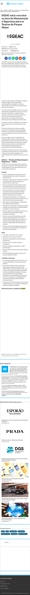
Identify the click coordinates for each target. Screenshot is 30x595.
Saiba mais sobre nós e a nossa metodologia (11, 394)
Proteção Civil (10, 54)
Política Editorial (3, 586)
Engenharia (23, 53)
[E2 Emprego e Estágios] (15, 3)
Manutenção (4, 54)
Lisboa (17, 50)
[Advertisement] (15, 84)
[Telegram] (24, 58)
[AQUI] (23, 288)
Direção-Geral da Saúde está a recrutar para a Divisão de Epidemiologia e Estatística (14, 459)
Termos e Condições (4, 588)
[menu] (1, 4)
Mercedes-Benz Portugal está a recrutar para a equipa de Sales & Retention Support (15, 499)
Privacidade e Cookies (4, 583)
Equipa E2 (5, 46)
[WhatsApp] (13, 58)
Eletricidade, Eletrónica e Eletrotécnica (13, 53)
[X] (9, 58)
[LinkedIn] (16, 58)
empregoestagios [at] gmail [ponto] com (15, 392)
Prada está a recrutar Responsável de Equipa (12, 440)
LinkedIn (4, 395)
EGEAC (18, 44)
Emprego (6, 50)
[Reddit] (20, 58)
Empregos (6, 10)
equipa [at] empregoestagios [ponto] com (15, 391)
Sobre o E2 (2, 581)
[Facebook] (6, 58)
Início (2, 10)
